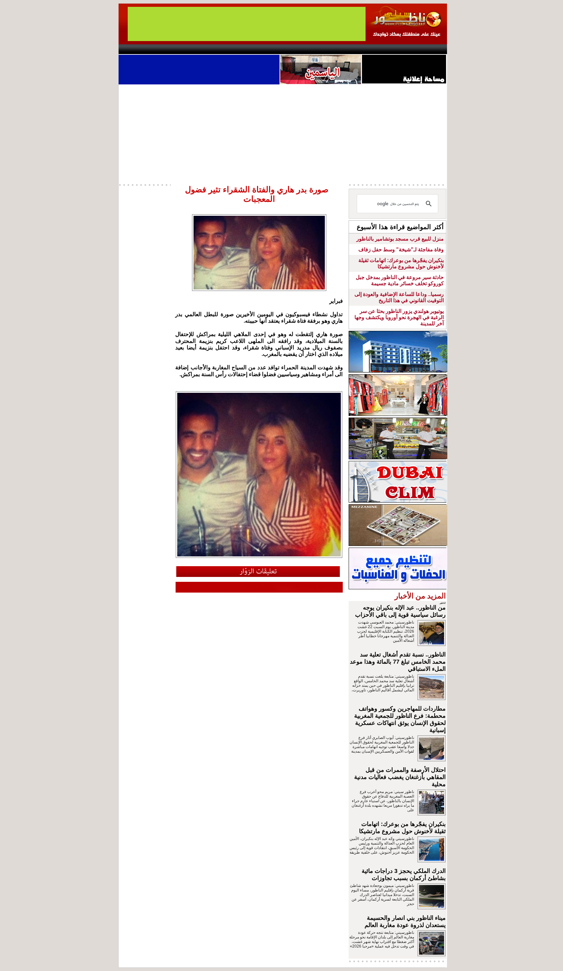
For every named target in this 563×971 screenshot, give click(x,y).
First (432, 49)
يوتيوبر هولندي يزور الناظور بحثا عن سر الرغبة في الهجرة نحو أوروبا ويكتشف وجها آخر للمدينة (399, 317)
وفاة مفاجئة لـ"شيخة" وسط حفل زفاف (401, 249)
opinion (184, 49)
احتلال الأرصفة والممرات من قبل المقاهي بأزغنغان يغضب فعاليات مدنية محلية (400, 777)
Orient (320, 49)
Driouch (377, 49)
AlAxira (163, 49)
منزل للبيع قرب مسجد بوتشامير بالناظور (400, 239)
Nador (405, 49)
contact (137, 49)
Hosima (347, 49)
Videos (242, 49)
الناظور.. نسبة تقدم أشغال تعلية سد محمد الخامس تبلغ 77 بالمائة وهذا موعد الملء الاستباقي (398, 661)
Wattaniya (295, 49)
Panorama (209, 49)
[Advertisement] (283, 133)
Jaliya (270, 49)
